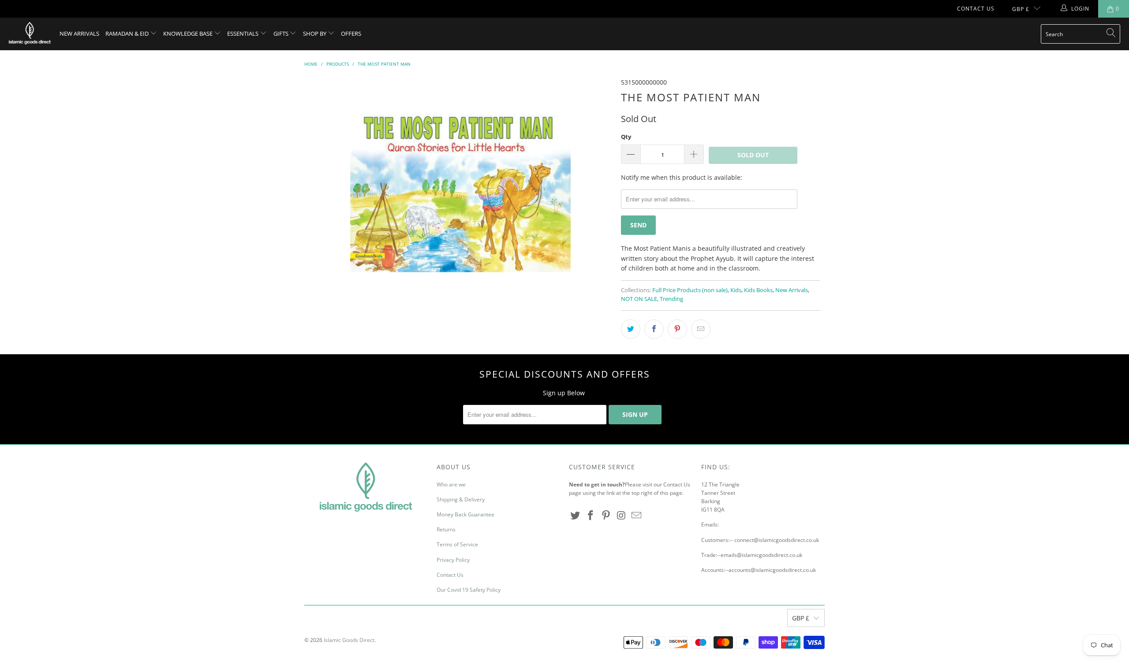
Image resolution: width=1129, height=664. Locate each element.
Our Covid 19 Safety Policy (469, 590)
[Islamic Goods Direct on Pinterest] (606, 515)
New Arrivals (79, 33)
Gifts (281, 33)
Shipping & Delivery (461, 499)
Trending (671, 299)
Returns (446, 529)
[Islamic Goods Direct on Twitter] (575, 515)
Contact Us (975, 8)
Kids (735, 290)
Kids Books (758, 290)
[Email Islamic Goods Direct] (636, 515)
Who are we (451, 484)
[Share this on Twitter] (630, 329)
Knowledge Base (188, 33)
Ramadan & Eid (127, 33)
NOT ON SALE (639, 299)
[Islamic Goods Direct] (30, 34)
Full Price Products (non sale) (690, 290)
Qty (626, 137)
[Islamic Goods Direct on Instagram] (621, 515)
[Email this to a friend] (700, 329)
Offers (351, 33)
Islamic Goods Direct (349, 640)
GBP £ (1020, 9)
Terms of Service (457, 544)
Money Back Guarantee (465, 514)
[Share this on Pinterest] (677, 329)
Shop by (315, 33)
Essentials (243, 33)
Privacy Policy (453, 560)
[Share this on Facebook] (654, 329)
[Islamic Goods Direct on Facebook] (591, 515)
